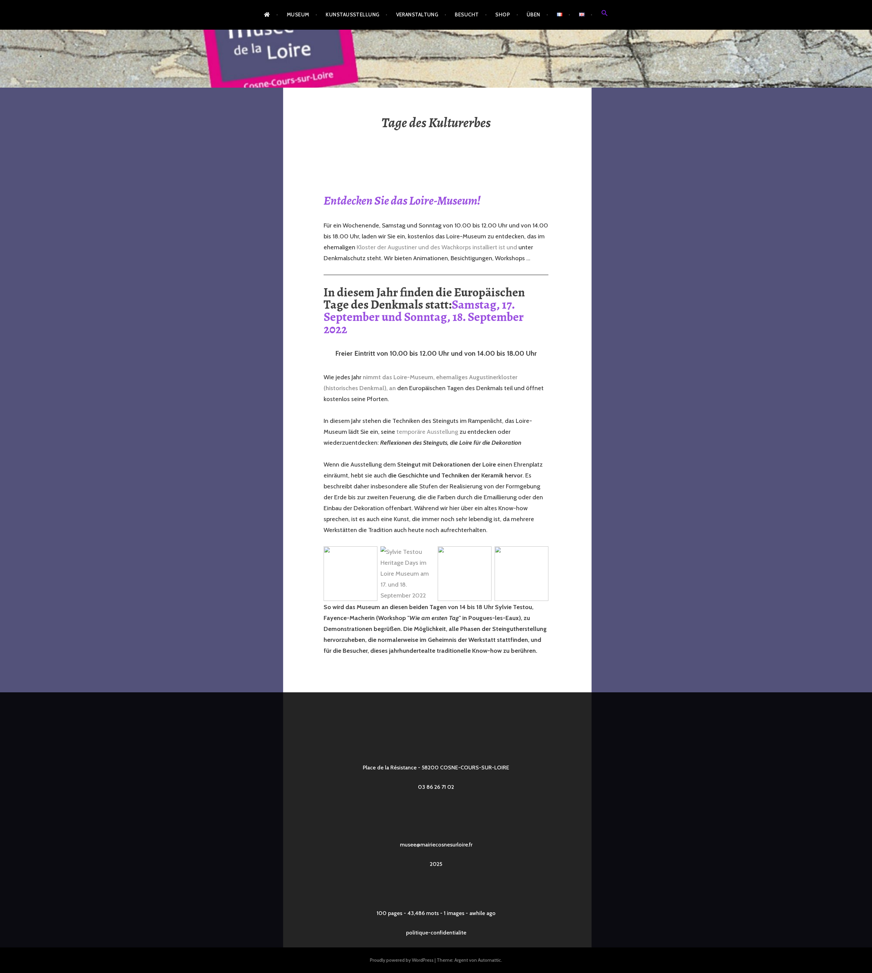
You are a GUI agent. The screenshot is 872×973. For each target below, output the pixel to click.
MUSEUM (298, 15)
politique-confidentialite (436, 932)
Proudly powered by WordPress (402, 960)
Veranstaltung (417, 15)
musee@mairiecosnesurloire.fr (436, 844)
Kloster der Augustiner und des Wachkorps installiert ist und (437, 247)
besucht (467, 15)
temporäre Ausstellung (427, 432)
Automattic (489, 960)
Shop (502, 15)
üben (533, 15)
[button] (604, 15)
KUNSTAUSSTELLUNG (352, 15)
